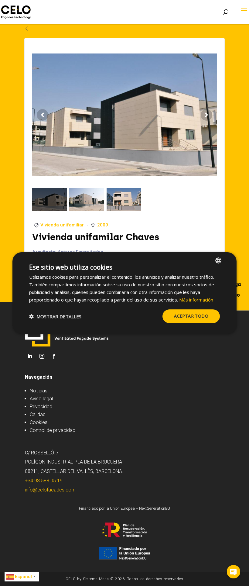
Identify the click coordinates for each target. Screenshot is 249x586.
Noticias (38, 391)
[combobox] (218, 260)
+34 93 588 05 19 (44, 481)
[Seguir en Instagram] (42, 356)
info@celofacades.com (50, 490)
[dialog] (124, 293)
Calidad (38, 414)
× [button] (226, 260)
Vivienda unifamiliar (62, 225)
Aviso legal (41, 399)
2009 (102, 225)
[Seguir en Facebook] (54, 356)
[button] (55, 316)
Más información (196, 300)
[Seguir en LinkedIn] (30, 356)
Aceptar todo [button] (191, 316)
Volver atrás (45, 28)
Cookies (38, 422)
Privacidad (41, 406)
